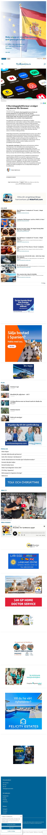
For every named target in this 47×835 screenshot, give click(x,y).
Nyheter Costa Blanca (39, 832)
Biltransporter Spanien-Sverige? (12, 473)
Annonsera (5, 801)
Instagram (5, 809)
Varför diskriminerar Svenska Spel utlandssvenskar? (18, 459)
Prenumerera (4, 58)
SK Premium (6, 782)
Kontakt (4, 797)
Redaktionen (5, 796)
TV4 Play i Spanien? (8, 470)
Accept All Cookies (11, 824)
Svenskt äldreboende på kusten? (12, 454)
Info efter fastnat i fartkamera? (12, 457)
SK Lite (4, 786)
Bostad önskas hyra (8, 465)
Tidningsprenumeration (8, 788)
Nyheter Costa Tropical (27, 832)
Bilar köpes (5, 451)
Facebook (5, 811)
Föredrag (5, 799)
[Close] (21, 816)
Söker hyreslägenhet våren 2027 (11, 468)
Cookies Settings (11, 831)
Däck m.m (5, 476)
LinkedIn (5, 813)
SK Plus (4, 784)
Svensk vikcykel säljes (8, 462)
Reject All (11, 827)
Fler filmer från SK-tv (6, 520)
